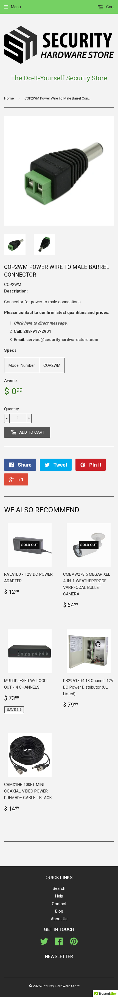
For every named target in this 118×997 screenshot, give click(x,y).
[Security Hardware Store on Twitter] (44, 943)
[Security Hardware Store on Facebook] (59, 943)
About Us (59, 918)
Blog (59, 911)
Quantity (11, 409)
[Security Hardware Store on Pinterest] (74, 943)
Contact (59, 903)
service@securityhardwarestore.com (62, 339)
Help (59, 896)
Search (59, 888)
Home (9, 98)
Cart (109, 6)
